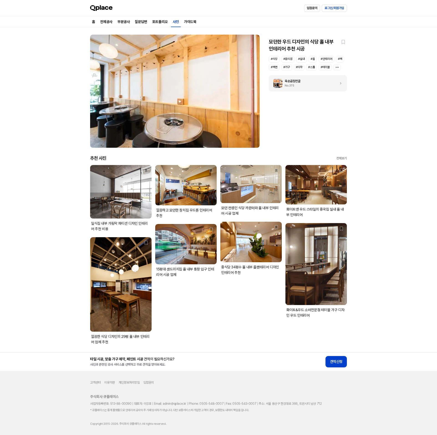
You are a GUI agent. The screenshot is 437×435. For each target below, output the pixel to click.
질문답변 (141, 22)
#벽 (340, 59)
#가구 (286, 67)
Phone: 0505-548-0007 (206, 403)
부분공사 (123, 22)
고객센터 (95, 382)
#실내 (301, 59)
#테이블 (325, 67)
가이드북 (190, 22)
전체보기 (341, 158)
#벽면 (274, 67)
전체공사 (106, 22)
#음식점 (287, 59)
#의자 (299, 67)
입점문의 (312, 8)
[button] (343, 42)
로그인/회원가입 (334, 8)
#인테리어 (326, 59)
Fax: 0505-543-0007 (241, 403)
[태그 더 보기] (337, 67)
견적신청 (336, 361)
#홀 (313, 59)
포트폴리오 (160, 22)
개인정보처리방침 (129, 382)
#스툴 (311, 67)
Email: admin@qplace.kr (170, 403)
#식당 (274, 59)
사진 (176, 22)
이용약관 (109, 382)
